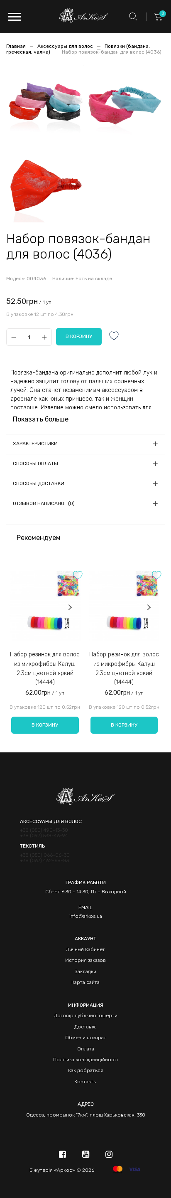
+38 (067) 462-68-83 (44, 860)
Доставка (85, 1027)
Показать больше (40, 419)
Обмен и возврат (85, 1037)
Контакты (85, 1082)
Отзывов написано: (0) (44, 503)
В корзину (45, 725)
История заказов (85, 960)
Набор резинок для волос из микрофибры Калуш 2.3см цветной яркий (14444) (45, 668)
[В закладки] (114, 336)
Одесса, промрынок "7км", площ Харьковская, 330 (85, 1115)
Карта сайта (85, 982)
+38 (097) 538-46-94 (44, 835)
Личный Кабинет (85, 949)
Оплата (85, 1049)
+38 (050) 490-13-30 (44, 830)
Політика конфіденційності (85, 1059)
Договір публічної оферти (85, 1015)
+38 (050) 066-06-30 (45, 855)
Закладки (85, 971)
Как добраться (85, 1070)
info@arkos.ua (85, 916)
